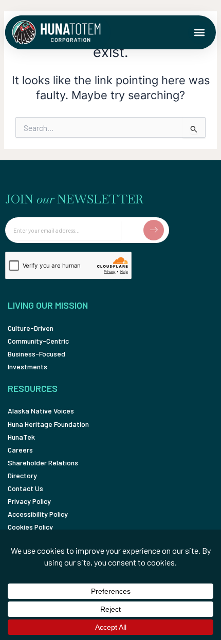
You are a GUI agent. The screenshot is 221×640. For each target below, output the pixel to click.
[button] (199, 32)
